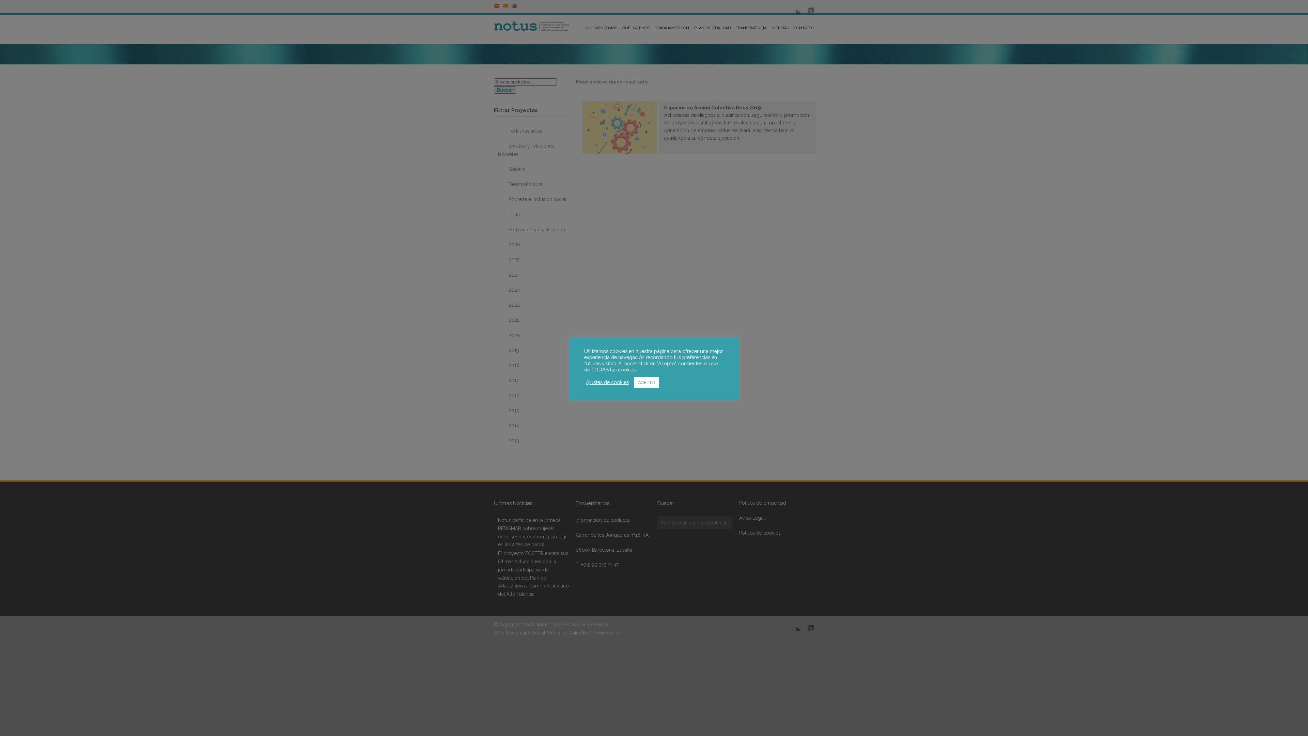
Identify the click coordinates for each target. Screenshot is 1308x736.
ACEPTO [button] (646, 382)
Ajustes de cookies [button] (607, 382)
